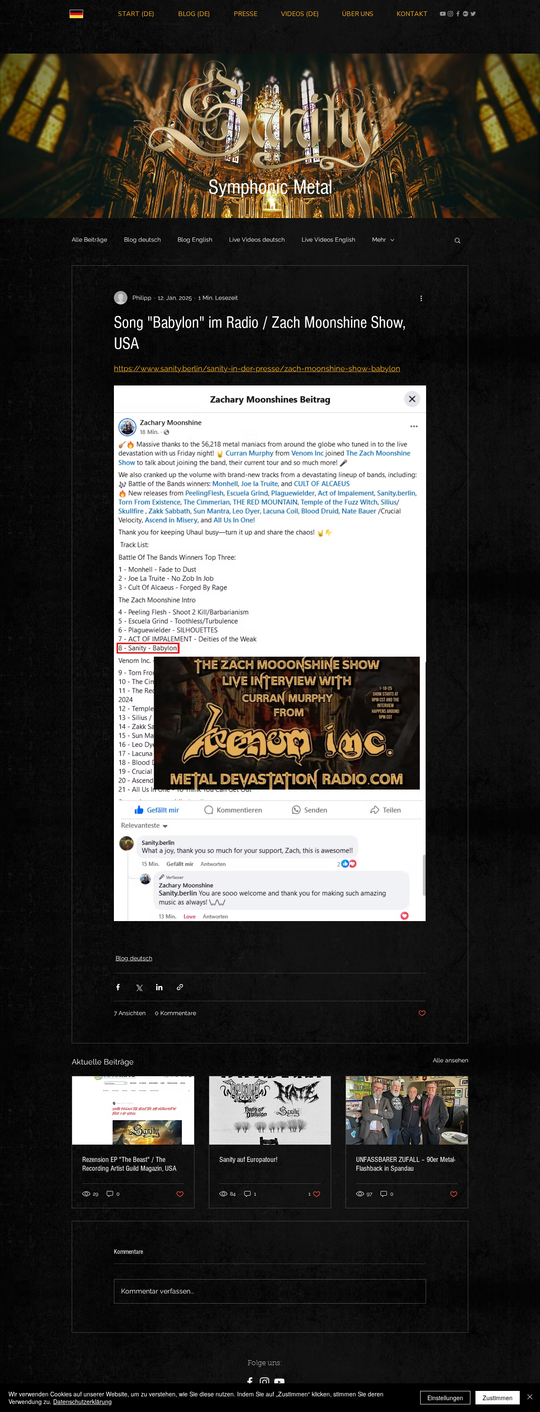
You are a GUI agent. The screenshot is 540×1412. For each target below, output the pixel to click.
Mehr (379, 239)
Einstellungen (445, 1397)
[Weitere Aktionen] (421, 298)
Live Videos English (328, 239)
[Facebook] (458, 13)
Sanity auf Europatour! (248, 1159)
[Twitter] (473, 13)
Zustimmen (498, 1397)
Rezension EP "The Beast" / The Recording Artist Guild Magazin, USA (129, 1164)
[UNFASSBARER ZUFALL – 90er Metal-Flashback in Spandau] (407, 1110)
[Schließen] (530, 1397)
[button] (458, 240)
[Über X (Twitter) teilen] (139, 987)
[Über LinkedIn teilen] (159, 987)
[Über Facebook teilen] (118, 987)
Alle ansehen (450, 1060)
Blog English (195, 239)
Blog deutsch (142, 239)
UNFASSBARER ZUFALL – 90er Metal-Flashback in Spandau (405, 1164)
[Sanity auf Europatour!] (270, 1110)
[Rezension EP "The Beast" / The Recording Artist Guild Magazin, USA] (133, 1110)
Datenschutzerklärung (82, 1401)
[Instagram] (450, 13)
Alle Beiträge (89, 239)
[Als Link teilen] (180, 987)
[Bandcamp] (465, 13)
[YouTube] (442, 13)
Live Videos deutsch (257, 239)
